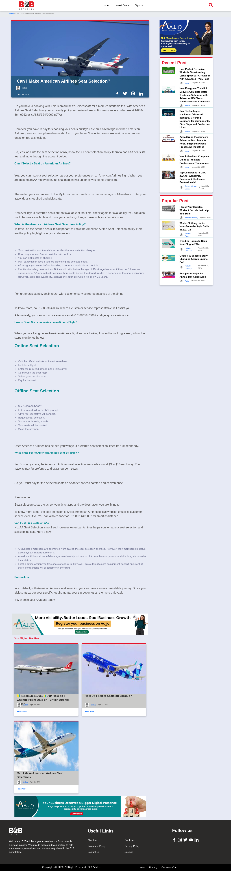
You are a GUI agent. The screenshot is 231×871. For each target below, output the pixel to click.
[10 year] (80, 806)
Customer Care (169, 867)
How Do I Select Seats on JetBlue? (108, 695)
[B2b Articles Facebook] (118, 93)
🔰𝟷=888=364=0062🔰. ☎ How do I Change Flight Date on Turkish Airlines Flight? (43, 699)
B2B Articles (94, 867)
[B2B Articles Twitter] (185, 839)
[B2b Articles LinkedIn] (142, 93)
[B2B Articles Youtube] (191, 839)
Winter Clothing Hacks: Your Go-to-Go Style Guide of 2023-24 (194, 226)
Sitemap (129, 852)
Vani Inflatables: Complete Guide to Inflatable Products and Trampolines (194, 159)
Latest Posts (122, 5)
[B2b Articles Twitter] (126, 93)
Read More (22, 711)
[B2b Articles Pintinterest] (134, 93)
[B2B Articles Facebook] (174, 839)
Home (105, 5)
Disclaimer (130, 840)
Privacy (153, 867)
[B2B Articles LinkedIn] (197, 839)
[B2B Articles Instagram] (180, 839)
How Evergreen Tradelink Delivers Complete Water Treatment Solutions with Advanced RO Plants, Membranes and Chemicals (195, 95)
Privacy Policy (132, 846)
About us (92, 840)
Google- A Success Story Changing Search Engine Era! (194, 258)
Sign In (139, 5)
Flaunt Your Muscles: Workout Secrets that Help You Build (194, 210)
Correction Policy (97, 846)
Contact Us (93, 852)
